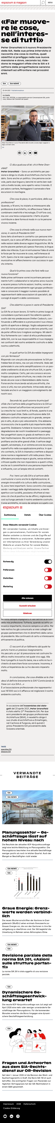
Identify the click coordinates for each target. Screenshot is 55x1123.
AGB (18, 1103)
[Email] (30, 153)
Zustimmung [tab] (10, 514)
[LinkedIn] (25, 153)
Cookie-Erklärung (11, 1108)
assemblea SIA (6, 749)
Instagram (18, 1116)
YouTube (5, 1116)
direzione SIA (6, 751)
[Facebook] (19, 153)
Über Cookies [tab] (45, 514)
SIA (4, 83)
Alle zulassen (28, 598)
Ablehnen (27, 613)
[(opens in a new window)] (35, 153)
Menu (50, 2)
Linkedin (11, 1116)
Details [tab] (27, 514)
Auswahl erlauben (27, 605)
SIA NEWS (14, 83)
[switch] (48, 570)
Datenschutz (29, 1103)
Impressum (8, 1103)
